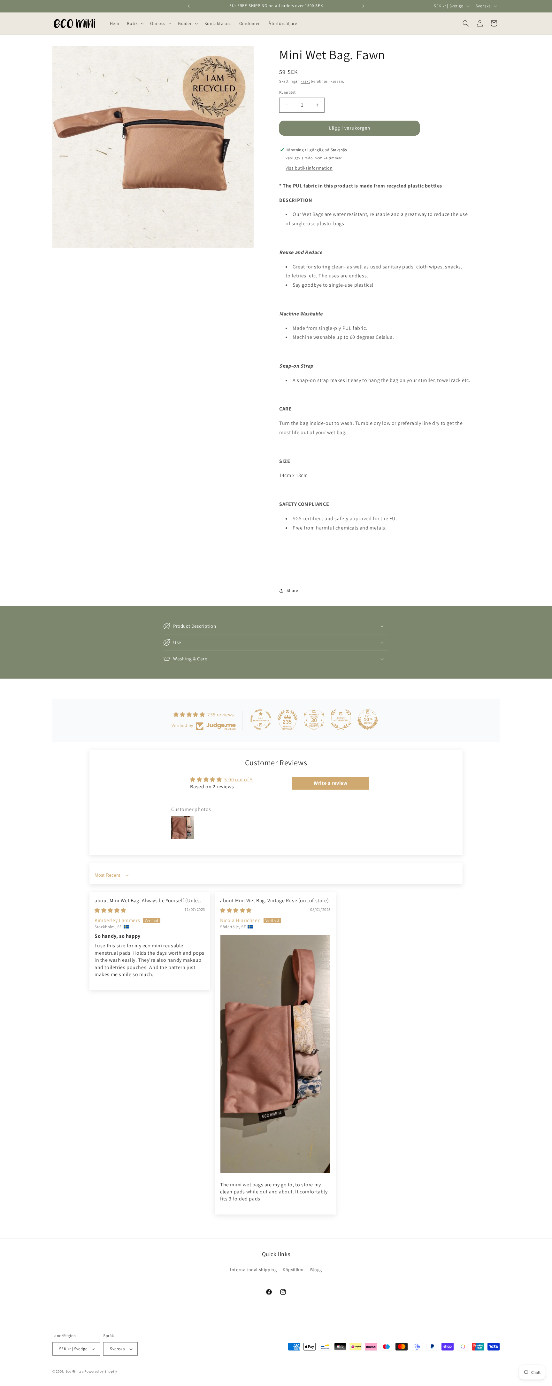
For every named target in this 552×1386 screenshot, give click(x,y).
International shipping (253, 1269)
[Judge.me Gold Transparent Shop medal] (260, 719)
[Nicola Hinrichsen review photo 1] (275, 1054)
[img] (110, 910)
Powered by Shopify (100, 1371)
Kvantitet (287, 92)
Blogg (316, 1269)
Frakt (305, 81)
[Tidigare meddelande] (189, 6)
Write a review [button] (330, 783)
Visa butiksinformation (309, 168)
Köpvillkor (293, 1269)
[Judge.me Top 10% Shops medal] (367, 719)
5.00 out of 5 (238, 779)
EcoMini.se (74, 1371)
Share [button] (292, 590)
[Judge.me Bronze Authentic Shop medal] (341, 719)
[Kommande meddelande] (363, 6)
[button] (134, 23)
